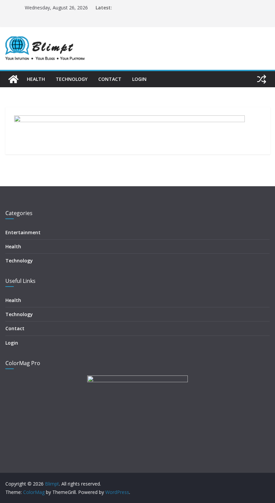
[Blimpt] (13, 79)
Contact (109, 79)
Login (139, 79)
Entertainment (23, 232)
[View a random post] (262, 79)
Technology (72, 79)
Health (36, 79)
